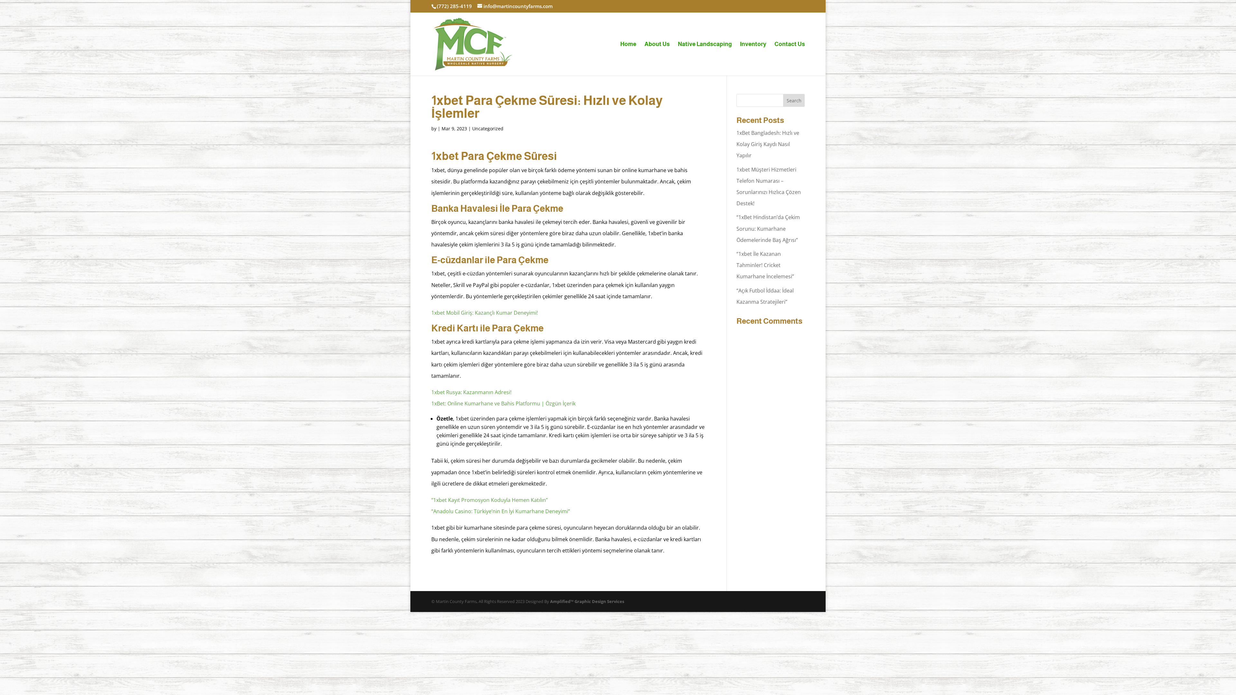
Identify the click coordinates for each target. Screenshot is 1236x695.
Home (628, 44)
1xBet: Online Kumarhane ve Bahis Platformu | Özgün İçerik (503, 403)
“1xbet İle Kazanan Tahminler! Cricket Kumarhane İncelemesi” (765, 265)
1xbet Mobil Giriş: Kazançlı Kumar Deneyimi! (484, 312)
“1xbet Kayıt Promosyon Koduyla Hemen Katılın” (489, 500)
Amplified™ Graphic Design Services (587, 601)
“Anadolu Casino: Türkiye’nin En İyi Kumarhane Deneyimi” (500, 511)
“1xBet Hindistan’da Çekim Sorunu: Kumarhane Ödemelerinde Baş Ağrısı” (768, 228)
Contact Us (789, 44)
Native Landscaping (705, 44)
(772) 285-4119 (454, 6)
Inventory (753, 44)
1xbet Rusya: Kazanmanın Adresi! (471, 392)
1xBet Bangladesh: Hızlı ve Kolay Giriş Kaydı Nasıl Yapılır (767, 144)
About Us (657, 44)
